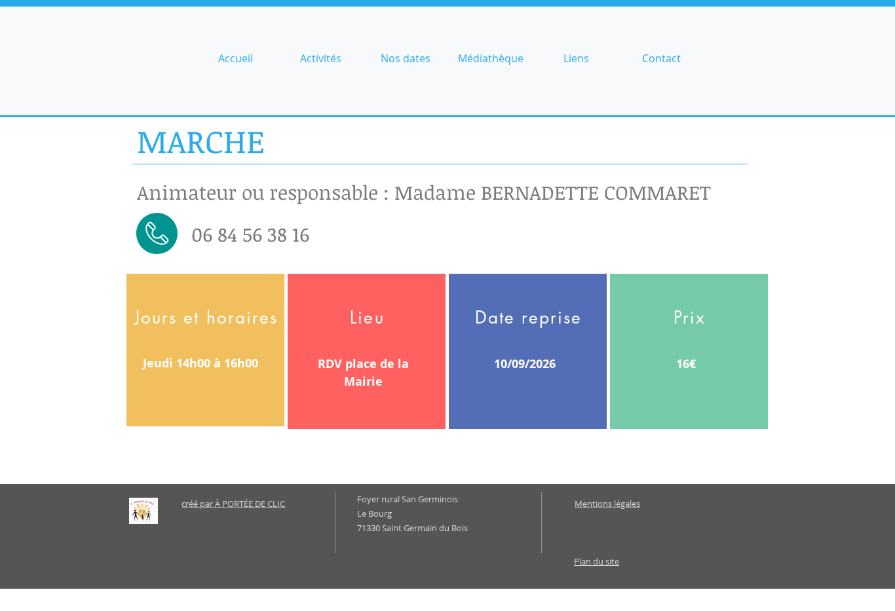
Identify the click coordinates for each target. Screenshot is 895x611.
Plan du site (596, 561)
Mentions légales (607, 503)
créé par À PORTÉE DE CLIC (233, 503)
